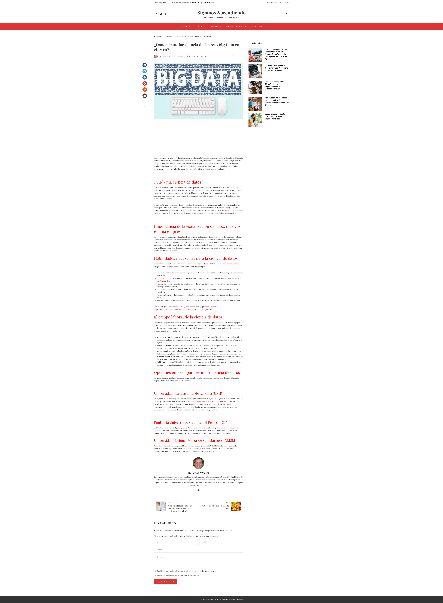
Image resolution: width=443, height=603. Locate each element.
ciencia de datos (230, 210)
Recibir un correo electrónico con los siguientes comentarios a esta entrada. (186, 571)
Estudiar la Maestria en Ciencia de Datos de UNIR (207, 401)
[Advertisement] (198, 139)
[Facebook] (144, 65)
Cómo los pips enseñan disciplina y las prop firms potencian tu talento (276, 67)
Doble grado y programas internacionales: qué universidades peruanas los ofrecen (193, 2)
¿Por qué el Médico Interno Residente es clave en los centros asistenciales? (180, 507)
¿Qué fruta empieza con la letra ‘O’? (215, 506)
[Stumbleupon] (144, 89)
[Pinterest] (144, 83)
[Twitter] (144, 71)
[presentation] (169, 2)
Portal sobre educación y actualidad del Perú (221, 17)
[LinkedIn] (144, 77)
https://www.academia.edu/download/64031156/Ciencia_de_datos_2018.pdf (183, 309)
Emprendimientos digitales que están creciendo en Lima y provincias (276, 116)
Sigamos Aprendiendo (221, 13)
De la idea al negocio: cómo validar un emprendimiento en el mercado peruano (274, 85)
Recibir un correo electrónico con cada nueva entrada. (178, 575)
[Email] (144, 95)
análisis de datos (164, 281)
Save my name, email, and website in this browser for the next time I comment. (188, 536)
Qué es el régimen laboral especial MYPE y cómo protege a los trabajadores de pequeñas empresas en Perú (277, 54)
